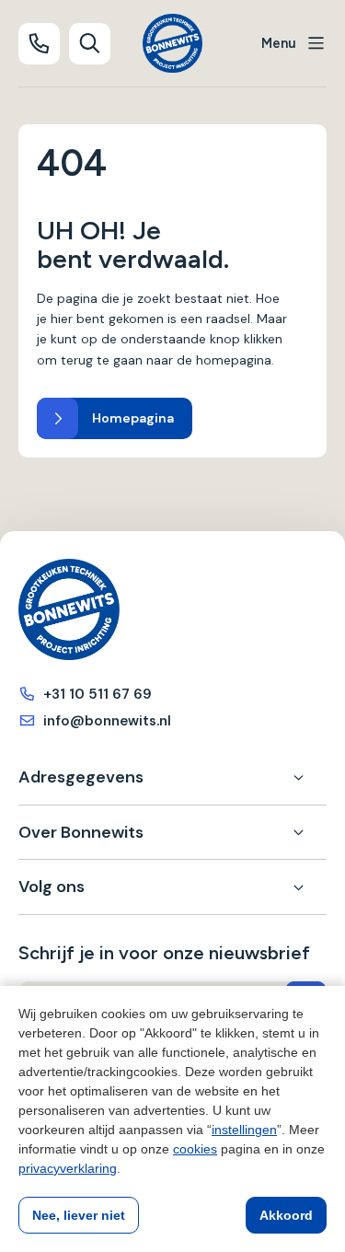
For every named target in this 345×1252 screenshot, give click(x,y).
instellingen (244, 1129)
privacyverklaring (67, 1168)
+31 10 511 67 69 (97, 694)
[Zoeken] (89, 43)
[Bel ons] (39, 43)
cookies (195, 1149)
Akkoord (286, 1215)
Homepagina (133, 418)
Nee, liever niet (78, 1215)
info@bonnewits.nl (107, 721)
